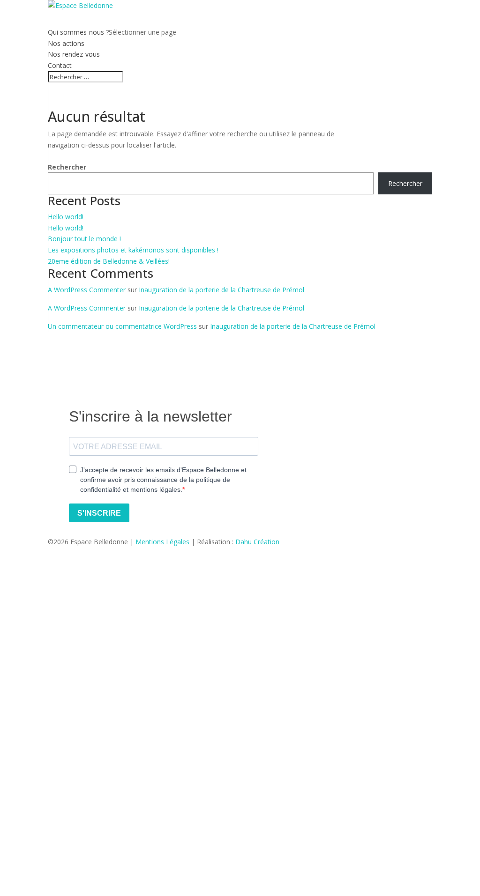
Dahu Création (257, 541)
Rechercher (67, 167)
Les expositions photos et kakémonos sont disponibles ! (133, 249)
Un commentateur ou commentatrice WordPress (122, 326)
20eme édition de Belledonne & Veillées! (109, 261)
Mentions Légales (162, 541)
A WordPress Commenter (87, 289)
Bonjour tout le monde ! (84, 238)
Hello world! (65, 216)
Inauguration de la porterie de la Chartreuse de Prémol (221, 289)
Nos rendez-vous (74, 54)
